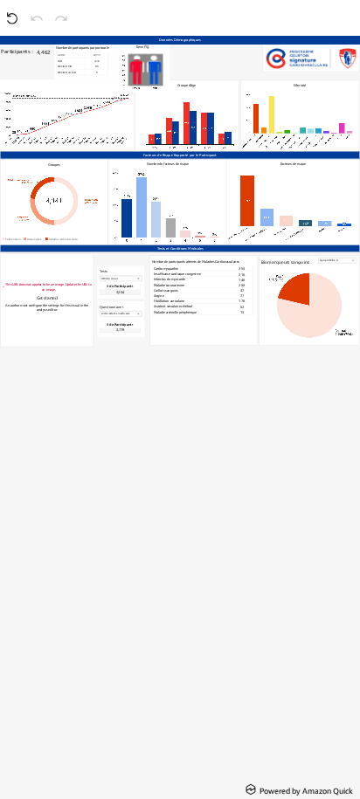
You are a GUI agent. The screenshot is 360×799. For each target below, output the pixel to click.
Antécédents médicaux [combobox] (115, 313)
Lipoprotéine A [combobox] (329, 260)
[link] (299, 789)
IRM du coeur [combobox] (109, 278)
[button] (120, 289)
